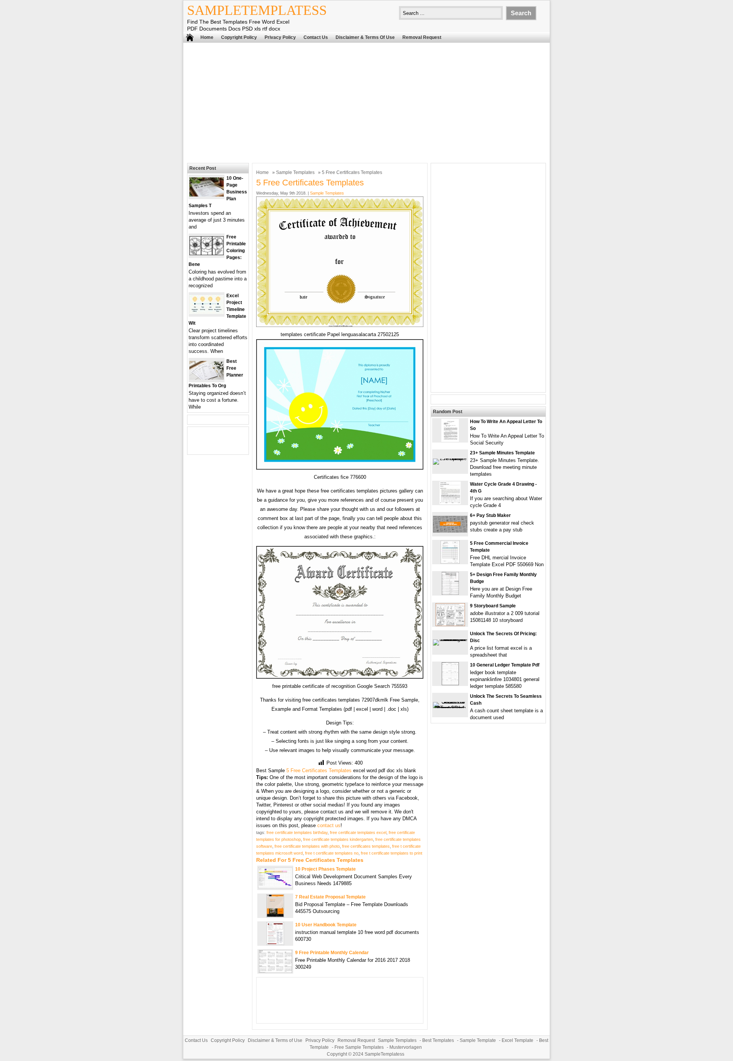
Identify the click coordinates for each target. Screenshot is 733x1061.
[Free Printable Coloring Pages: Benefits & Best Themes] (206, 253)
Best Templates (438, 1040)
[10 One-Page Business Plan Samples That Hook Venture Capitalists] (206, 195)
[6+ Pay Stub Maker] (450, 531)
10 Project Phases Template (325, 869)
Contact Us (316, 37)
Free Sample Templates (359, 1047)
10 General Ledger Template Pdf (504, 665)
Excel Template (517, 1040)
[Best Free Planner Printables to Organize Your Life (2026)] (206, 378)
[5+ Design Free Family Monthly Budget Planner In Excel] (450, 593)
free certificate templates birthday (297, 832)
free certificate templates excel (358, 832)
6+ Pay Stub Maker (490, 515)
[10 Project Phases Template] (275, 886)
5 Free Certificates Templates (319, 770)
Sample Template (478, 1040)
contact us (329, 825)
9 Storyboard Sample (493, 606)
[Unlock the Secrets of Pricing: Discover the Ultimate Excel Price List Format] (450, 639)
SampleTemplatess (257, 10)
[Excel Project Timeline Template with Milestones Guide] (206, 312)
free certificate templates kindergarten (338, 839)
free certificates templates (366, 846)
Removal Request (421, 37)
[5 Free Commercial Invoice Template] (450, 562)
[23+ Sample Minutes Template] (450, 458)
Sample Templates (295, 172)
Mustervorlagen (405, 1047)
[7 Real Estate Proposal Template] (275, 915)
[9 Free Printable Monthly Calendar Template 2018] (275, 971)
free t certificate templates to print (391, 853)
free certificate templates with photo (307, 846)
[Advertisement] (366, 101)
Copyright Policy (239, 37)
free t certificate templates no (331, 853)
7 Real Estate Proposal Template (330, 897)
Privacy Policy (280, 37)
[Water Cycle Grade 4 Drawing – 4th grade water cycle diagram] (450, 503)
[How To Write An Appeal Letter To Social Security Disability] (450, 440)
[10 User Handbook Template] (275, 943)
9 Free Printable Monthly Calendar (332, 952)
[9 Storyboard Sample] (450, 624)
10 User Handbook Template (326, 924)
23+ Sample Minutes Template (502, 453)
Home (206, 37)
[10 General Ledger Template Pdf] (450, 683)
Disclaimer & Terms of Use (365, 37)
